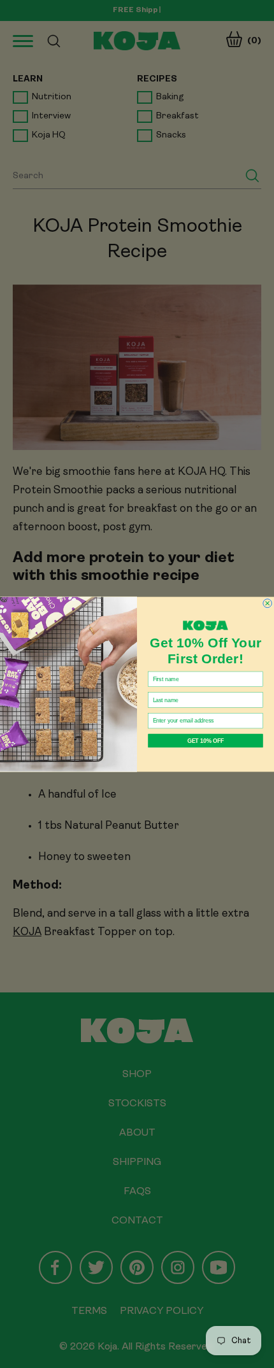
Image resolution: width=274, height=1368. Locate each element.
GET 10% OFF (205, 740)
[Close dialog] (267, 602)
